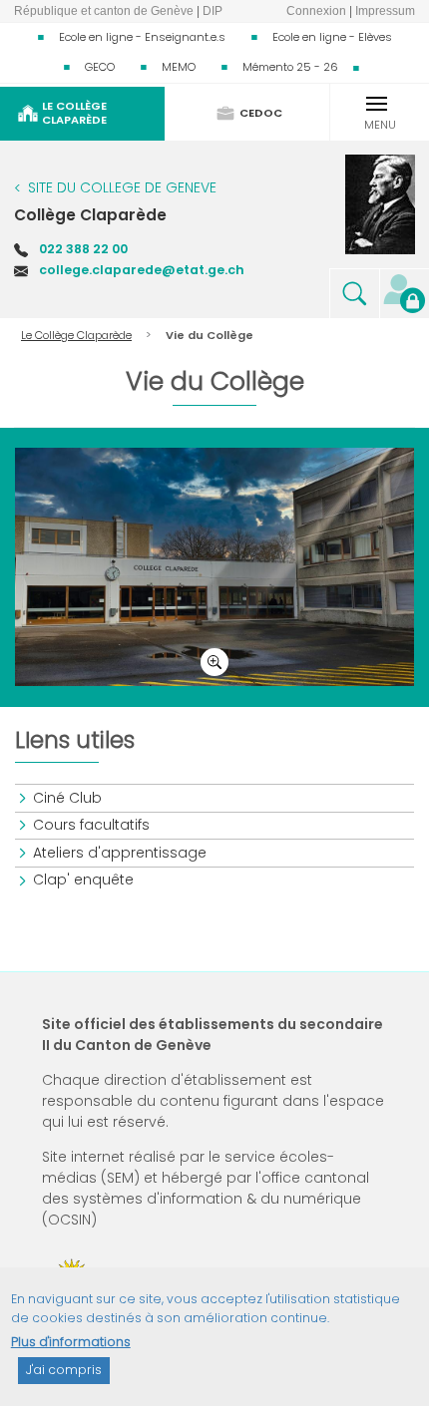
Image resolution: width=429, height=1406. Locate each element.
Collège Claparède (90, 214)
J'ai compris (64, 1369)
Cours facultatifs (92, 825)
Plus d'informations (71, 1341)
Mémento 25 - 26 (290, 67)
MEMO (179, 67)
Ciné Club (68, 798)
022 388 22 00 (83, 248)
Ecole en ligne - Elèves (332, 37)
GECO (100, 67)
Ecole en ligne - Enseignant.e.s (142, 37)
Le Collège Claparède (76, 335)
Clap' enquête (84, 879)
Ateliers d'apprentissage (121, 853)
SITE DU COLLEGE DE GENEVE (122, 187)
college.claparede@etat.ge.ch (141, 269)
